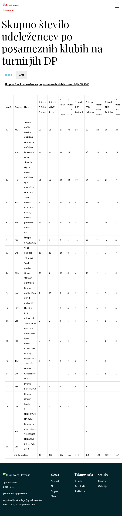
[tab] (9, 75)
